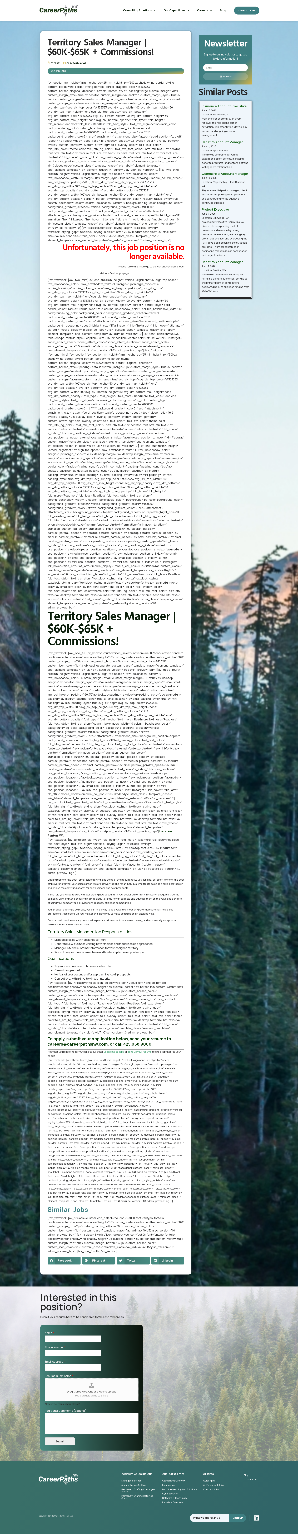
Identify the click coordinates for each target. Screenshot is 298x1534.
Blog (223, 10)
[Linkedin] (256, 1518)
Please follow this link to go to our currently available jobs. (151, 266)
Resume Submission (59, 1376)
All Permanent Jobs (213, 1485)
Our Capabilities (175, 10)
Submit (60, 1441)
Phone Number (55, 1347)
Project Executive (215, 209)
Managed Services (131, 1481)
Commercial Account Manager (225, 174)
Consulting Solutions (137, 10)
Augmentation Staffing (133, 1485)
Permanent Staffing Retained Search (137, 1497)
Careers (202, 10)
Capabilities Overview (173, 1481)
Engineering (168, 1485)
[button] (64, 1260)
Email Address (55, 1361)
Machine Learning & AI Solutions (179, 1489)
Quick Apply (209, 1481)
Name (49, 1333)
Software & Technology (174, 1498)
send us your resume (140, 1051)
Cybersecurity (170, 1494)
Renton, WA (55, 835)
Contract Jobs (211, 1489)
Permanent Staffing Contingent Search (138, 1490)
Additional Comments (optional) (66, 1411)
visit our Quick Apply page (114, 273)
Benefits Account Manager (222, 142)
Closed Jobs (58, 71)
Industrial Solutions (172, 1502)
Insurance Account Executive (224, 106)
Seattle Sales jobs (114, 1051)
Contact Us (250, 1479)
